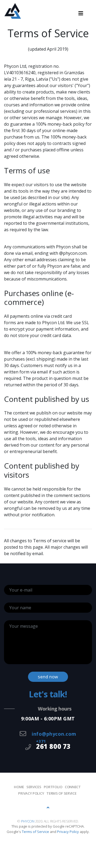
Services (33, 786)
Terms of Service (61, 793)
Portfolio (53, 786)
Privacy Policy (68, 831)
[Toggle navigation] (81, 13)
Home (19, 786)
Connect (73, 786)
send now (48, 677)
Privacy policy (31, 793)
